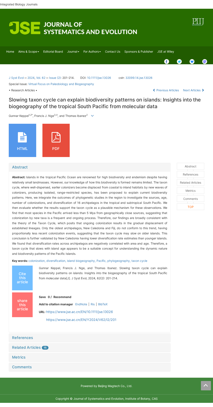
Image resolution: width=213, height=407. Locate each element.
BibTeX (103, 304)
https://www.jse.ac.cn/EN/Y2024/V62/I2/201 (81, 320)
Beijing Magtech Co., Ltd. (115, 386)
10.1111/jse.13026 (99, 77)
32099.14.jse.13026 (138, 77)
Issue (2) (55, 77)
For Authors (91, 51)
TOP (191, 207)
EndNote (81, 304)
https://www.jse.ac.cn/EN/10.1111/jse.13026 (79, 312)
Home (10, 51)
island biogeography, (82, 260)
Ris (93, 304)
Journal (72, 51)
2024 (31, 77)
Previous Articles (168, 90)
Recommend (62, 297)
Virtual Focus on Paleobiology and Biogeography (61, 84)
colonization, (37, 260)
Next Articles (192, 90)
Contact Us (112, 51)
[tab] (89, 167)
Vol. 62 (40, 77)
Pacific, (102, 260)
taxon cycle (139, 260)
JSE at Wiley (165, 51)
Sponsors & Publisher (138, 51)
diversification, (56, 260)
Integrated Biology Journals (18, 4)
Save (42, 297)
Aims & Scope (27, 51)
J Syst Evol (16, 77)
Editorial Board (53, 51)
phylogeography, (119, 260)
